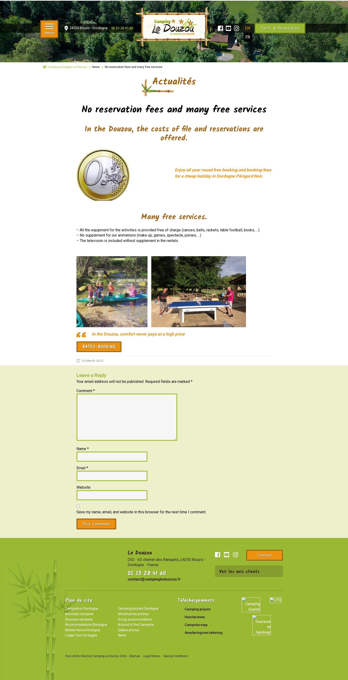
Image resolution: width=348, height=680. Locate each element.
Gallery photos (128, 630)
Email (82, 468)
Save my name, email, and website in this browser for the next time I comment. (141, 512)
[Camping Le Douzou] (174, 26)
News (96, 67)
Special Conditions (176, 656)
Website (83, 487)
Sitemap (134, 656)
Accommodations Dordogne (86, 624)
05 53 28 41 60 (147, 573)
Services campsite (79, 619)
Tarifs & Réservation (279, 28)
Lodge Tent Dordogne (81, 635)
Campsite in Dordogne (81, 608)
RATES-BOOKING (98, 347)
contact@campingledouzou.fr (154, 579)
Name (82, 449)
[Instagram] (236, 28)
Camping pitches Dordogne (138, 608)
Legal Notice (151, 656)
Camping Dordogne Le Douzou (67, 67)
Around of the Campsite (136, 624)
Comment (85, 391)
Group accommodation (135, 619)
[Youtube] (228, 28)
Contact (264, 555)
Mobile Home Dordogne (82, 630)
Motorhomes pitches (133, 614)
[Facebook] (220, 28)
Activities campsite (79, 614)
